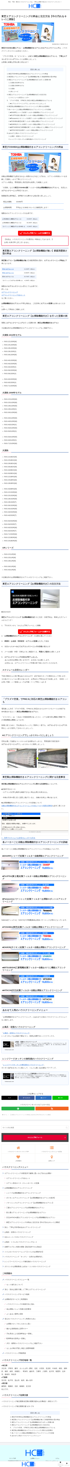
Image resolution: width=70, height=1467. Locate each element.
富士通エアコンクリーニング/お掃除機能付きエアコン (26, 1212)
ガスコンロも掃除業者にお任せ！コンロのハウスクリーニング (27, 1266)
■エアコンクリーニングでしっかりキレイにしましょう (28, 103)
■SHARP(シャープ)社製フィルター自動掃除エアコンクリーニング (32, 112)
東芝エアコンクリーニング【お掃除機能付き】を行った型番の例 (29, 80)
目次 (32, 69)
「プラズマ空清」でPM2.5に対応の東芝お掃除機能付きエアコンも (30, 100)
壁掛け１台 (8, 269)
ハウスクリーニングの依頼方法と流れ (20, 1304)
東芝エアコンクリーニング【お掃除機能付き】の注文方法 (27, 94)
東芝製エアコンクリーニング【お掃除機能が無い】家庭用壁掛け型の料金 (32, 76)
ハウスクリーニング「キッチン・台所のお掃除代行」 (24, 1257)
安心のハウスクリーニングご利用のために (20, 1319)
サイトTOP (12, 1458)
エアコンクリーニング (9, 292)
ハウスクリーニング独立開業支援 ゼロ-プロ (18, 1406)
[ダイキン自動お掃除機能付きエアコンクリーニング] (27, 960)
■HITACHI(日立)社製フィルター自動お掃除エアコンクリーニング (31, 130)
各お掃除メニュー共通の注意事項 (18, 1309)
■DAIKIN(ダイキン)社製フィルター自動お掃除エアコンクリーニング (32, 124)
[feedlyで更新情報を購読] (18, 1108)
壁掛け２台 (8, 273)
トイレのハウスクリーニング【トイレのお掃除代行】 (24, 1252)
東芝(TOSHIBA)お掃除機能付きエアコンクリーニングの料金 (28, 74)
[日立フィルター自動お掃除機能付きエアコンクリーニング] (27, 1004)
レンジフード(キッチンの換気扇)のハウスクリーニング (28, 139)
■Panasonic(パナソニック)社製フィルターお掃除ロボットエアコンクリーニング (36, 118)
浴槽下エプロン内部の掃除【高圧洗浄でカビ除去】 (23, 1247)
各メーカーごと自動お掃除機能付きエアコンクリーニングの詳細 (29, 109)
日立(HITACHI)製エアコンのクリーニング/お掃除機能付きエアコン (30, 1217)
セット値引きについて (14, 1285)
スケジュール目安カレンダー (19, 97)
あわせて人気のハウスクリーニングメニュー (23, 133)
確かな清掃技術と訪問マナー (17, 1329)
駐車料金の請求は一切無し (16, 1338)
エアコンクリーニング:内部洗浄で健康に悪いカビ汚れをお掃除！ (28, 1173)
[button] (66, 1128)
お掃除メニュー (35, 1458)
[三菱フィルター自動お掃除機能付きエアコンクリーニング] (27, 983)
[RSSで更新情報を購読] (52, 1108)
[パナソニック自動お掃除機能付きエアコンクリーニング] (27, 915)
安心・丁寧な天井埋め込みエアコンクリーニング (22, 1227)
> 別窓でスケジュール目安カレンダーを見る (18, 838)
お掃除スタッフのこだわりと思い (18, 1324)
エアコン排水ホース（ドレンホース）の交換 (22, 1183)
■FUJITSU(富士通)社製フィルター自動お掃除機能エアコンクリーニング (34, 115)
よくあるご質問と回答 (14, 1314)
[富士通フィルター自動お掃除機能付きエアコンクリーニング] (27, 892)
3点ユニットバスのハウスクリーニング (18, 1237)
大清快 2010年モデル (17, 82)
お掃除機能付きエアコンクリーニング (18, 1188)
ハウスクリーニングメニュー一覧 (17, 1280)
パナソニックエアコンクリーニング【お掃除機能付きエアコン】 (30, 1203)
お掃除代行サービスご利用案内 (16, 1299)
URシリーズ (14, 91)
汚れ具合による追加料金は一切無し (19, 1334)
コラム (57, 1458)
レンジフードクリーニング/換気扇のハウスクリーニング (25, 1261)
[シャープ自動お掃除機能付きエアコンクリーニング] (27, 869)
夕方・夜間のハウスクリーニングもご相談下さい (24, 1343)
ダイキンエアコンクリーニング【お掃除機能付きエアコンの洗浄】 (31, 1198)
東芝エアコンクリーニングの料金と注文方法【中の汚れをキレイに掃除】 (33, 1222)
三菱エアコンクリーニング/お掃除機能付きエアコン (25, 1208)
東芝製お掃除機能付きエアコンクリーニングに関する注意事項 (28, 106)
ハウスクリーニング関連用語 (15, 1353)
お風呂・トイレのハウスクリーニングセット (20, 1242)
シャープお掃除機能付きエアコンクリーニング (23, 1193)
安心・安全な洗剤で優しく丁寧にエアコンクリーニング (25, 1289)
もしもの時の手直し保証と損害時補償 (20, 1348)
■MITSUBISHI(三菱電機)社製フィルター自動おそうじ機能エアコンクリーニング (36, 127)
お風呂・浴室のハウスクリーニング (22, 136)
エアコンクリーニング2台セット (13, 295)
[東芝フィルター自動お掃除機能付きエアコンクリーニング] (27, 940)
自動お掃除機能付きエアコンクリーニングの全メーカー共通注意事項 (26, 806)
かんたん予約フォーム (35, 1137)
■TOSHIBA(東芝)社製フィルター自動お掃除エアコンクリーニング (32, 121)
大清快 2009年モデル (17, 85)
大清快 (12, 88)
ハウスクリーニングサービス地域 (17, 1294)
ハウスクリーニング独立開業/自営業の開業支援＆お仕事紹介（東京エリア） (30, 1401)
